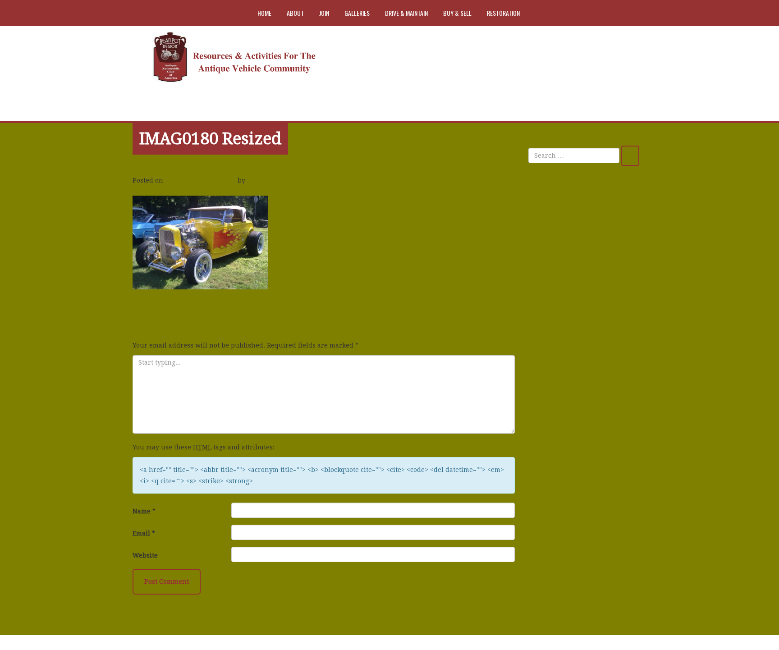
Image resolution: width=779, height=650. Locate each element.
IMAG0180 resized (210, 138)
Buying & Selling (561, 553)
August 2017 (554, 481)
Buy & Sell (457, 13)
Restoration (503, 13)
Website (145, 555)
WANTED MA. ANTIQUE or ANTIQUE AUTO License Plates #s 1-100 (587, 217)
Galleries (357, 13)
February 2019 (557, 381)
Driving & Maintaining (571, 573)
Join (324, 13)
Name (144, 511)
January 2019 (556, 401)
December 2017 (559, 441)
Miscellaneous (558, 593)
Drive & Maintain (406, 13)
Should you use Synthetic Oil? (582, 248)
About (295, 13)
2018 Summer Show (167, 308)
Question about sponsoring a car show (586, 294)
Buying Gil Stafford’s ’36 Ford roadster (580, 325)
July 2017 (549, 502)
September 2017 (560, 462)
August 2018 (554, 422)
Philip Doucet (270, 180)
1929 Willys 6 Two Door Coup (581, 268)
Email (144, 533)
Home (264, 13)
